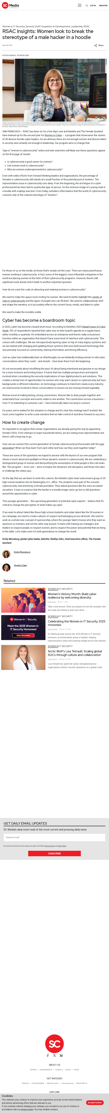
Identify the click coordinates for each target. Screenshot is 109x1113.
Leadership (77, 26)
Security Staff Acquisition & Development (48, 26)
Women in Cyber (53, 135)
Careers (68, 1070)
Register (103, 6)
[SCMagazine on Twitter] (54, 1055)
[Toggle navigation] (80, 5)
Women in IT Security (13, 26)
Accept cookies (95, 1103)
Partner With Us (81, 1083)
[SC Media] (10, 5)
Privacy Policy (61, 846)
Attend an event (52, 1083)
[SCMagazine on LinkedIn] (61, 1055)
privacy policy (27, 1109)
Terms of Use (49, 846)
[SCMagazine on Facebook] (47, 1055)
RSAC (87, 26)
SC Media (33, 1070)
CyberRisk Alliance (46, 1070)
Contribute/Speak (38, 1083)
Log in (93, 6)
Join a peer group (67, 1083)
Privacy (76, 1070)
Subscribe (54, 853)
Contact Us (59, 1070)
